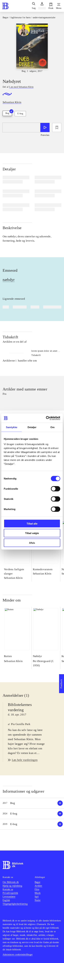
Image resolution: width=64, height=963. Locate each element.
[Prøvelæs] (45, 127)
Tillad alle (32, 523)
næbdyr (9, 279)
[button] (32, 803)
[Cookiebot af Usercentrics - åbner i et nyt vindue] (46, 418)
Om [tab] (52, 427)
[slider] (32, 48)
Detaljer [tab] (32, 427)
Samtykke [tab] (11, 427)
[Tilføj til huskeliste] (56, 127)
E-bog (20, 113)
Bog (7, 113)
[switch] (55, 488)
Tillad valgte (32, 533)
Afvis (32, 542)
